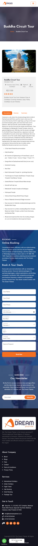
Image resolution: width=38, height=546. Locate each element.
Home (12, 31)
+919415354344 (9, 516)
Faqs (5, 462)
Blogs (6, 459)
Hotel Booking (8, 492)
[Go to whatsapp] (4, 541)
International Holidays (10, 481)
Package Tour (8, 494)
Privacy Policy (8, 470)
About (6, 457)
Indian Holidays (8, 484)
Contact (6, 464)
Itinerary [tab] (16, 113)
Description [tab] (7, 113)
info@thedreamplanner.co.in (13, 514)
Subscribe (30, 397)
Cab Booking (8, 489)
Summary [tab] (24, 113)
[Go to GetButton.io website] (4, 544)
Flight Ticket (7, 486)
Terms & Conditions (10, 467)
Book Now (19, 354)
